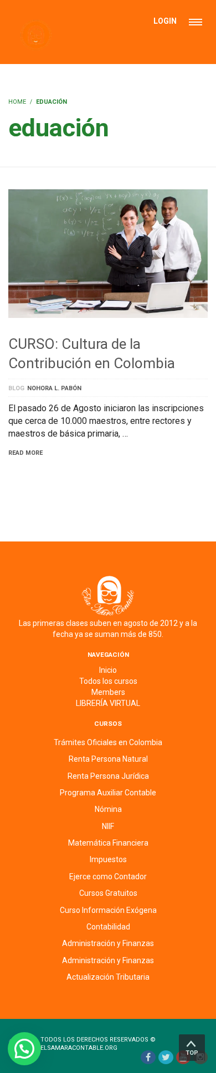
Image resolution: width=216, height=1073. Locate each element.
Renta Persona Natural (108, 759)
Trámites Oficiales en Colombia (108, 742)
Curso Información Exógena (108, 910)
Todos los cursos (108, 681)
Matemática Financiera (108, 842)
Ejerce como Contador (108, 876)
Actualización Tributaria (108, 977)
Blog (16, 388)
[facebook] (148, 1057)
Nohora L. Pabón (54, 388)
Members (108, 692)
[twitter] (165, 1057)
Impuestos (108, 859)
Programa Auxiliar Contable (108, 792)
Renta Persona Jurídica (108, 776)
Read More (25, 452)
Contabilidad (108, 926)
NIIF (108, 826)
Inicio (108, 670)
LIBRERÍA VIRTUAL (108, 703)
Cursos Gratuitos (108, 893)
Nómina (108, 809)
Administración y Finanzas (108, 943)
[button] (24, 1048)
